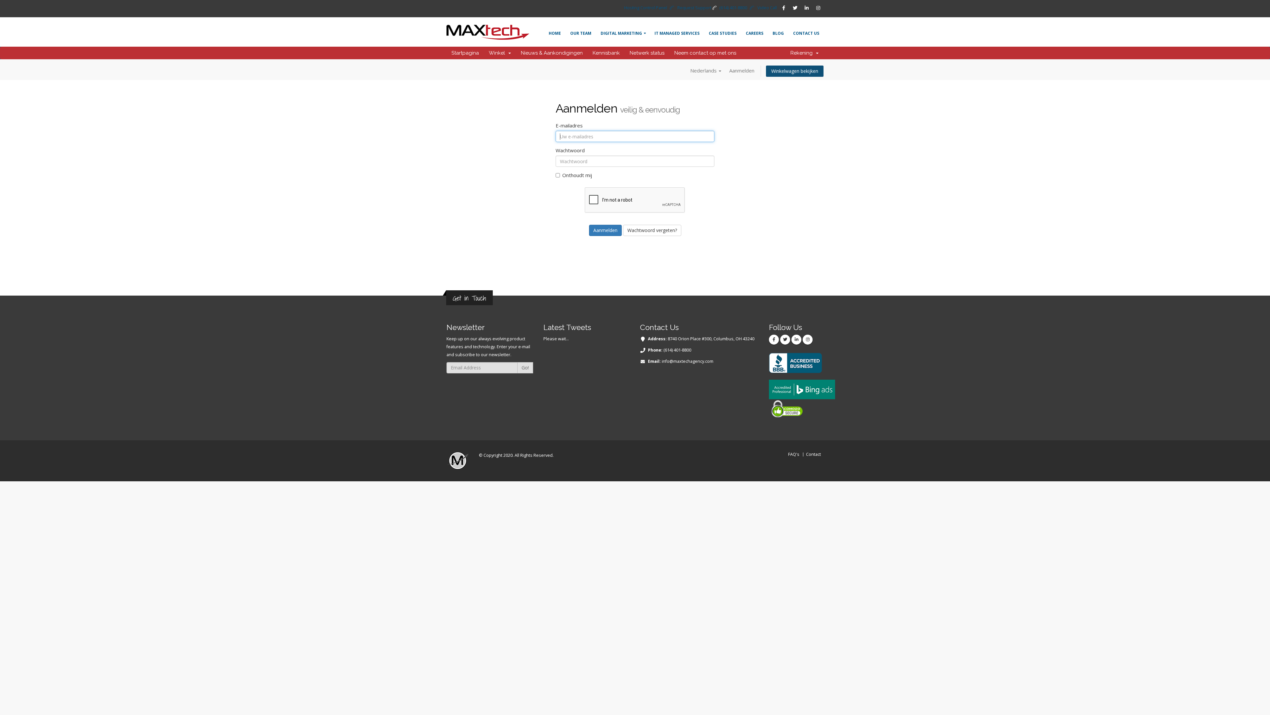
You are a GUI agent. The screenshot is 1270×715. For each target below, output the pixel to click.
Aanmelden (741, 70)
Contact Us (806, 33)
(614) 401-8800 (733, 8)
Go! (525, 367)
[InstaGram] (818, 8)
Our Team (580, 33)
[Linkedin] (807, 8)
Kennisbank (606, 53)
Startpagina (465, 53)
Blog (778, 33)
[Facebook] (783, 8)
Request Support (694, 8)
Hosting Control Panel (645, 8)
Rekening (802, 53)
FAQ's (793, 454)
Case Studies (723, 33)
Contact (813, 454)
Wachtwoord (570, 150)
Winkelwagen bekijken (794, 71)
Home (555, 33)
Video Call (767, 8)
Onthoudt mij (577, 175)
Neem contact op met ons (705, 53)
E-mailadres (569, 125)
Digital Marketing (621, 33)
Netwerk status (647, 53)
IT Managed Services (677, 33)
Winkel (498, 53)
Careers (754, 33)
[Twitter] (795, 8)
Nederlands (704, 70)
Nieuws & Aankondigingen (552, 53)
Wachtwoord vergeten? (652, 230)
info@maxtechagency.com (687, 361)
